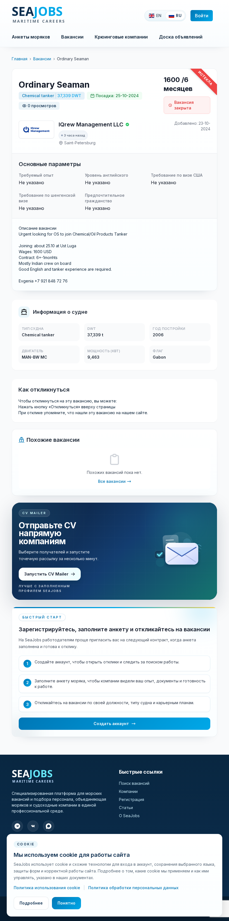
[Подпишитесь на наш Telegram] (17, 826)
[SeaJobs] (57, 15)
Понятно (66, 903)
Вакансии (72, 37)
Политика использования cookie (47, 887)
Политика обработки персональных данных (133, 887)
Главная (19, 58)
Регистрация (131, 799)
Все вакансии (112, 481)
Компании (128, 791)
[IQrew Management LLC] (36, 129)
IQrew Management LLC (91, 124)
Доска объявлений (180, 37)
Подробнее (31, 903)
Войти (201, 15)
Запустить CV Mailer (46, 574)
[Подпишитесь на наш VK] (33, 826)
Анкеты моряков (31, 37)
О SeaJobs (129, 815)
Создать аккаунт (111, 723)
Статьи (126, 807)
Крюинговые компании (121, 37)
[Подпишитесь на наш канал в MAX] (48, 826)
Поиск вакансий (134, 783)
